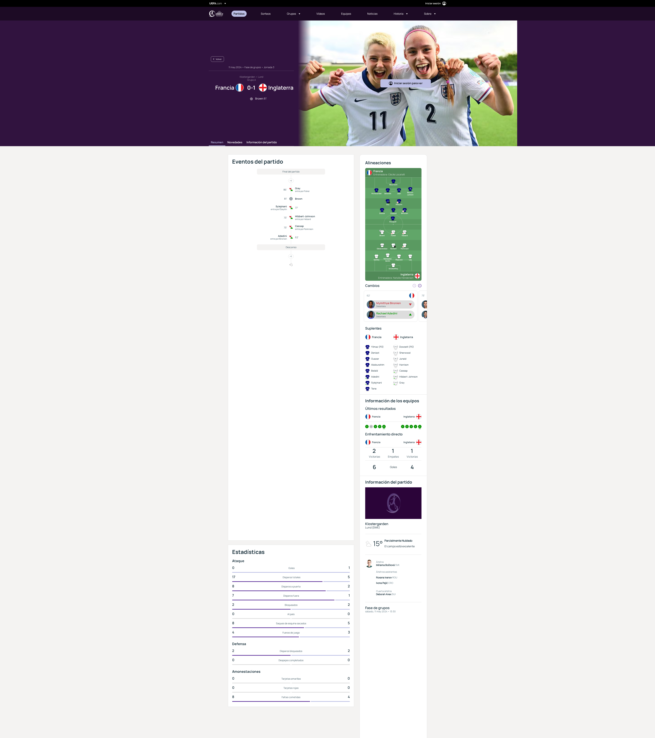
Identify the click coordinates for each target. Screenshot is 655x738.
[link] (239, 13)
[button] (293, 13)
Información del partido (261, 142)
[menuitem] (242, 13)
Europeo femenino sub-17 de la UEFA (216, 13)
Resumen (217, 142)
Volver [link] (219, 59)
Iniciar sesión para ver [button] (408, 83)
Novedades (234, 142)
